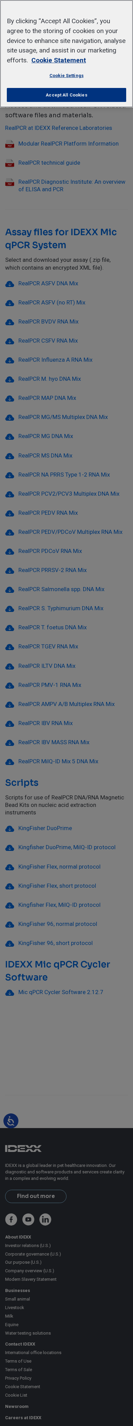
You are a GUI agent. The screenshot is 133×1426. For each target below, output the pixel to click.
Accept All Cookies (66, 94)
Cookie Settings (66, 75)
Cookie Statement (58, 60)
